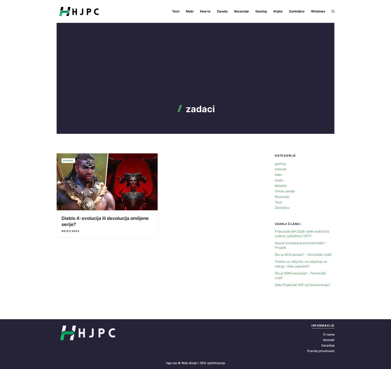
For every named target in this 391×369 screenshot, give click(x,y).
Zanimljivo (296, 11)
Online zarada (285, 191)
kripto (279, 180)
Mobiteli (281, 186)
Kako (278, 175)
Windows (318, 11)
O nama (329, 334)
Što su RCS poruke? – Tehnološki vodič (303, 255)
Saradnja (328, 345)
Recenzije (241, 11)
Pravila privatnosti (321, 351)
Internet (280, 169)
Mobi (189, 11)
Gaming (261, 11)
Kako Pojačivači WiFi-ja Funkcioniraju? (302, 285)
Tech (175, 11)
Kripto (277, 11)
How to (205, 11)
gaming (68, 160)
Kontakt (329, 340)
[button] (331, 11)
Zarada (222, 11)
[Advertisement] (195, 73)
